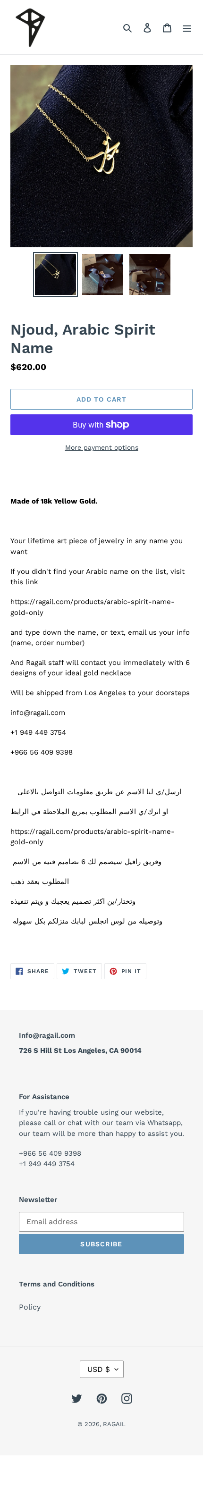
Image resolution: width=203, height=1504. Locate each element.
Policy (30, 1306)
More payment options (101, 447)
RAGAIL (114, 1424)
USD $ (98, 1369)
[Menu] (187, 27)
